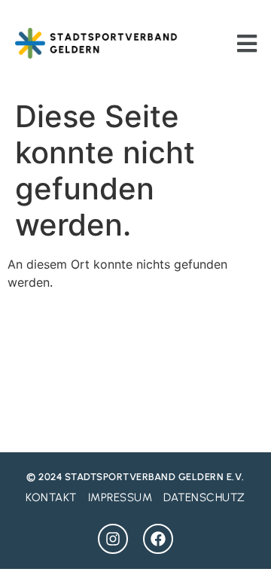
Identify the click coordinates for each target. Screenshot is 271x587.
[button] (246, 43)
